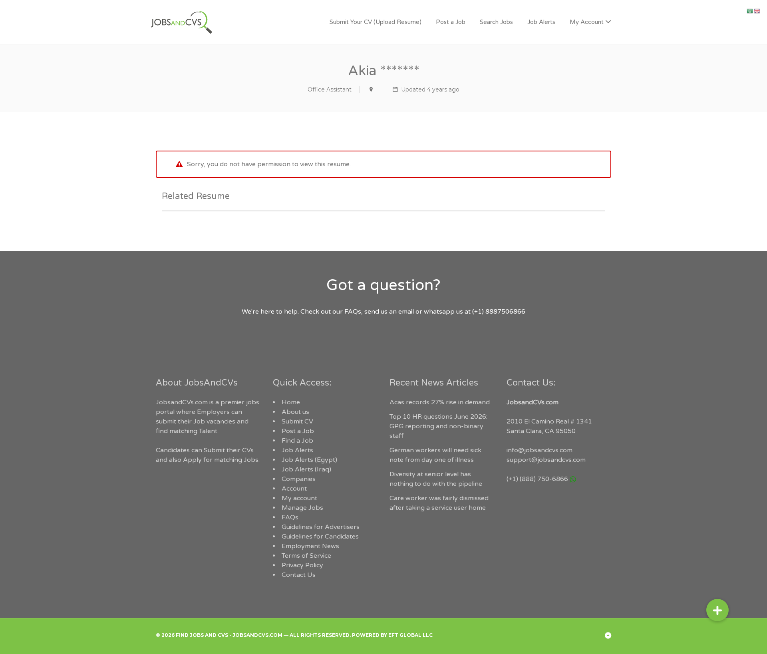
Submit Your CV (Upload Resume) (375, 22)
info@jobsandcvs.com (539, 450)
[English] (757, 11)
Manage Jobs (302, 508)
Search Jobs (496, 22)
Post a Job (450, 22)
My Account (587, 22)
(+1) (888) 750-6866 (537, 479)
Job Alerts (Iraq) (306, 469)
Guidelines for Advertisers (321, 527)
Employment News (310, 546)
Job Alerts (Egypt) (309, 460)
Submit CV (297, 421)
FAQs (290, 517)
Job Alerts (541, 22)
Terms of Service (306, 556)
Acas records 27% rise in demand (439, 402)
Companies (299, 479)
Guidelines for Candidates (320, 537)
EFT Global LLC (410, 635)
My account (299, 498)
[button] (717, 610)
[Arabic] (750, 11)
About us (295, 412)
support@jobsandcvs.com (546, 460)
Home (291, 402)
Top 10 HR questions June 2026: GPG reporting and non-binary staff (438, 426)
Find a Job (297, 441)
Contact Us (299, 575)
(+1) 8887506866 (498, 312)
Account (294, 489)
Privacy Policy (302, 565)
